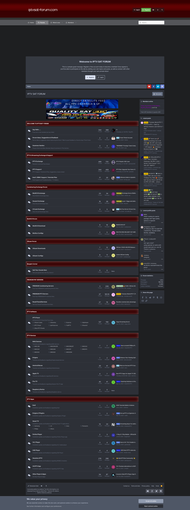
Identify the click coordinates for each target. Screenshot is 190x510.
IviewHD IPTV (128, 348)
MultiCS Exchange (39, 193)
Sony (67, 426)
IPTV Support (37, 169)
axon (125, 368)
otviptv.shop (127, 452)
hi (116, 129)
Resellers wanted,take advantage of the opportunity (131, 302)
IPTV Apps (30, 399)
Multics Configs (38, 233)
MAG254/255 (54, 346)
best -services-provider (134, 375)
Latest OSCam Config (122, 254)
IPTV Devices (31, 335)
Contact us (126, 486)
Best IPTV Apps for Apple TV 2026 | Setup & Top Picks (132, 373)
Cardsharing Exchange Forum (37, 187)
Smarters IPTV (37, 458)
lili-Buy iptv (127, 179)
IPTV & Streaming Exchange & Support (40, 155)
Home (32, 22)
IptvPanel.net (54, 325)
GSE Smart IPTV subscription (127, 450)
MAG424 (52, 352)
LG (51, 426)
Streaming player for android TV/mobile (130, 424)
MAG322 (84, 346)
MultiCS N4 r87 (120, 224)
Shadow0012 (128, 426)
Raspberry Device (38, 389)
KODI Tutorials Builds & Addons (125, 405)
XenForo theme (41, 492)
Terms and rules (135, 486)
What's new (56, 22)
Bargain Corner (32, 264)
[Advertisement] (95, 40)
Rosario (126, 203)
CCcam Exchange (39, 209)
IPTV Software (32, 311)
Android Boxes (38, 365)
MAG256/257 (70, 346)
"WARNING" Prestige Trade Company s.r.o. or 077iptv (131, 145)
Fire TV (35, 381)
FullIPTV (68, 325)
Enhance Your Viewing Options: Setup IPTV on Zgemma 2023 (136, 357)
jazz (125, 148)
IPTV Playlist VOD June (123, 161)
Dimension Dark (33, 486)
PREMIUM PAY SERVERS (35, 280)
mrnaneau (153, 263)
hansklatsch (127, 249)
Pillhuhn (146, 239)
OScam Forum (32, 241)
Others (52, 429)
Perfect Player (37, 434)
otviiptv (126, 468)
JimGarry (146, 255)
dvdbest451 (152, 239)
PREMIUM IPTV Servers (40, 294)
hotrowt (160, 286)
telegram (146, 257)
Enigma (35, 357)
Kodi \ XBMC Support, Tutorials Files (45, 177)
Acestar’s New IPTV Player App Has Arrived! (129, 474)
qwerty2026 (131, 163)
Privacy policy (146, 486)
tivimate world (128, 296)
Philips (36, 429)
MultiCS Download (39, 226)
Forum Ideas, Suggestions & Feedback (45, 137)
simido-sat (127, 195)
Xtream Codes (38, 322)
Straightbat (147, 227)
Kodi (34, 405)
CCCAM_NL (128, 211)
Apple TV (36, 373)
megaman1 (127, 436)
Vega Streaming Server (123, 322)
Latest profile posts (149, 210)
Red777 (153, 227)
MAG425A (69, 352)
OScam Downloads (39, 248)
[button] (47, 23)
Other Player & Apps (39, 474)
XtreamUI (84, 325)
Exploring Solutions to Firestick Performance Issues (133, 381)
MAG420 (36, 352)
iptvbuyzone (127, 460)
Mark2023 (127, 304)
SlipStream (85, 322)
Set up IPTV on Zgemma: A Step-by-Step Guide (132, 413)
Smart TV (36, 421)
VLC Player (36, 442)
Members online (148, 101)
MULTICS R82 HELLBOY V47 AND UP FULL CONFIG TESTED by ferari (136, 232)
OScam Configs (38, 256)
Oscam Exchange (38, 201)
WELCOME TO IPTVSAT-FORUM (38, 123)
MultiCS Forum (32, 219)
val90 (126, 415)
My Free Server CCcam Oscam (127, 209)
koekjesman (127, 227)
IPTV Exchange (38, 161)
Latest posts (147, 118)
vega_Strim (127, 324)
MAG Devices (37, 341)
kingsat (129, 288)
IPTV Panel (36, 317)
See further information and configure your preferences (44, 506)
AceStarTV (127, 476)
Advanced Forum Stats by (43, 491)
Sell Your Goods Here (40, 270)
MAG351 (68, 349)
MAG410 (84, 349)
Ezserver (68, 322)
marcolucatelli (128, 234)
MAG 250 (37, 346)
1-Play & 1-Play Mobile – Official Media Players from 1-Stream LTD (135, 434)
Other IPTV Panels (39, 328)
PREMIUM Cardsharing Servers (43, 286)
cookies (40, 503)
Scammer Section (38, 145)
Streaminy (53, 322)
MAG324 (36, 349)
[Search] (162, 10)
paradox (131, 171)
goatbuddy (127, 444)
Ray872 (131, 132)
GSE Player (36, 450)
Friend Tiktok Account (124, 137)
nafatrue (125, 407)
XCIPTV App (37, 466)
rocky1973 (147, 263)
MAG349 (52, 349)
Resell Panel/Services (40, 302)
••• (162, 222)
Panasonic (85, 426)
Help (152, 486)
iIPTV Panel (37, 325)
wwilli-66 (154, 107)
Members (71, 22)
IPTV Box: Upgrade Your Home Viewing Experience (130, 169)
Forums (42, 22)
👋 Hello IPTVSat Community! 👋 (125, 458)
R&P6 (145, 214)
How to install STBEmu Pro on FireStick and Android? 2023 (135, 345)
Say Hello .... (37, 129)
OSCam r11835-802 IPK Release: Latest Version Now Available (134, 247)
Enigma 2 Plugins (38, 413)
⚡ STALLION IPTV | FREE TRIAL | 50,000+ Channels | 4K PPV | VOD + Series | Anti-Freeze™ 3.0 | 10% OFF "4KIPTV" (152, 161)
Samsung (37, 426)
